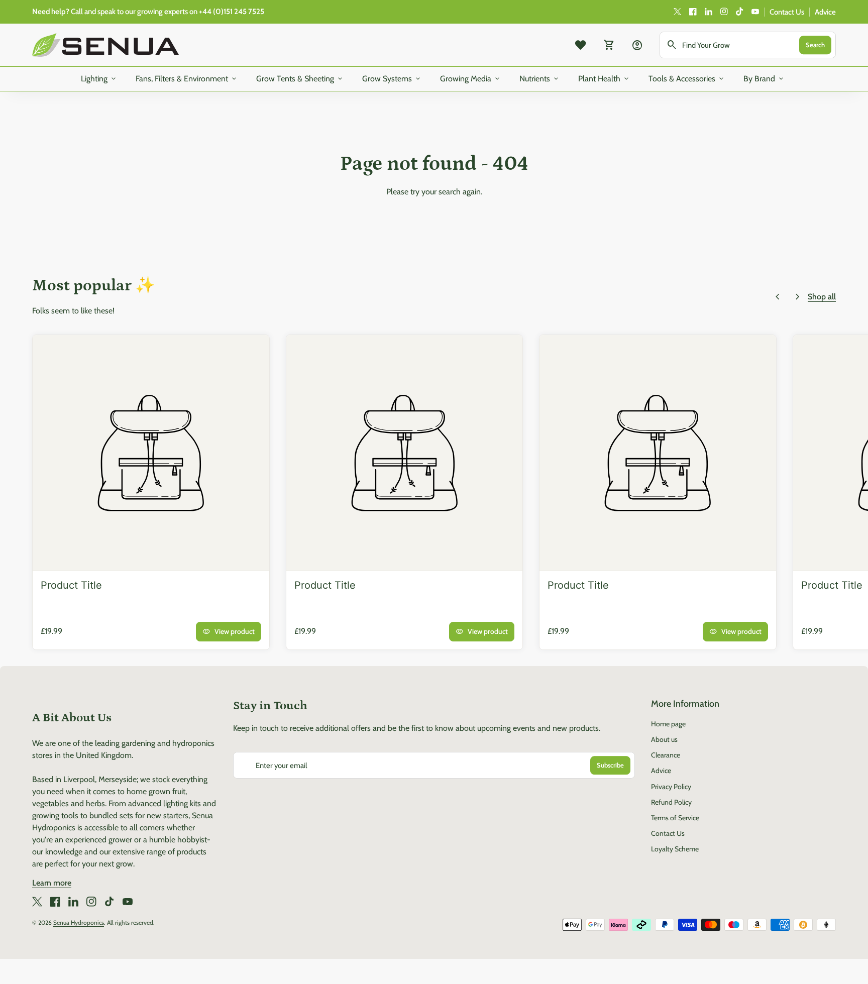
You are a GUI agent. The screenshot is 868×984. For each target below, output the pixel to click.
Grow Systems (392, 79)
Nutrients (539, 79)
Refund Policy (671, 802)
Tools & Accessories (686, 79)
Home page (668, 723)
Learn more (51, 883)
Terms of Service (675, 817)
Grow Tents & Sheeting (300, 79)
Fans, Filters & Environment (187, 79)
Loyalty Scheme (675, 848)
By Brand (764, 79)
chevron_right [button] (798, 297)
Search (815, 45)
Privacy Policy (671, 786)
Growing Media (470, 79)
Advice (825, 12)
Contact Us (787, 12)
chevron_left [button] (778, 297)
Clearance (665, 754)
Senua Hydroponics (78, 922)
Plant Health (604, 79)
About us (664, 739)
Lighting (99, 79)
